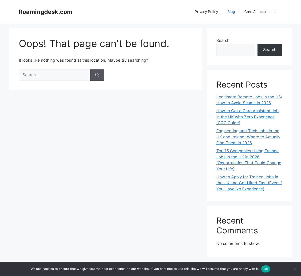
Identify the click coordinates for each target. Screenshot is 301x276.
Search (223, 40)
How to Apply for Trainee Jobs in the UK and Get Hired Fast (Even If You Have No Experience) (249, 183)
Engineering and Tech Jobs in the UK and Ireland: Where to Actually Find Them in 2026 (248, 136)
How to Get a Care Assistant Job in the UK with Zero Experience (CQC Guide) (247, 116)
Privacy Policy (206, 11)
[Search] (97, 75)
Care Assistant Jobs (260, 11)
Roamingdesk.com (45, 11)
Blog (231, 11)
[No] (295, 269)
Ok (266, 269)
